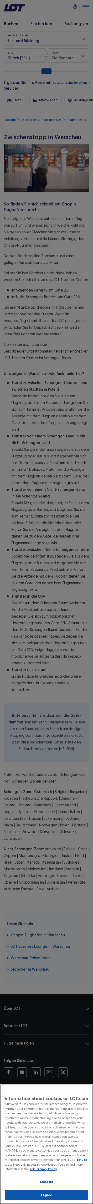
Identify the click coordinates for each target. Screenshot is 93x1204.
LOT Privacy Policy (43, 1169)
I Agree (46, 1195)
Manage (46, 1182)
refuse (82, 1160)
